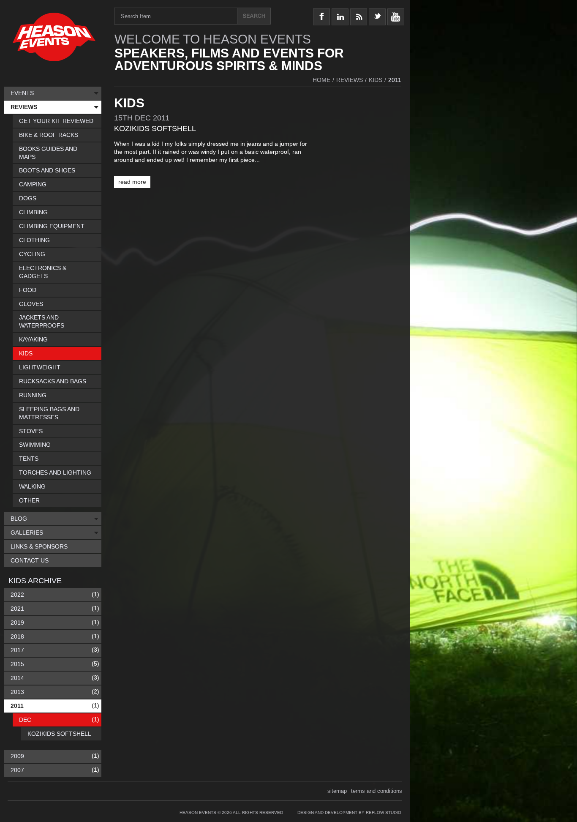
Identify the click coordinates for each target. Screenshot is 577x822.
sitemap (337, 791)
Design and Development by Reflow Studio (349, 812)
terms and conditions (376, 791)
